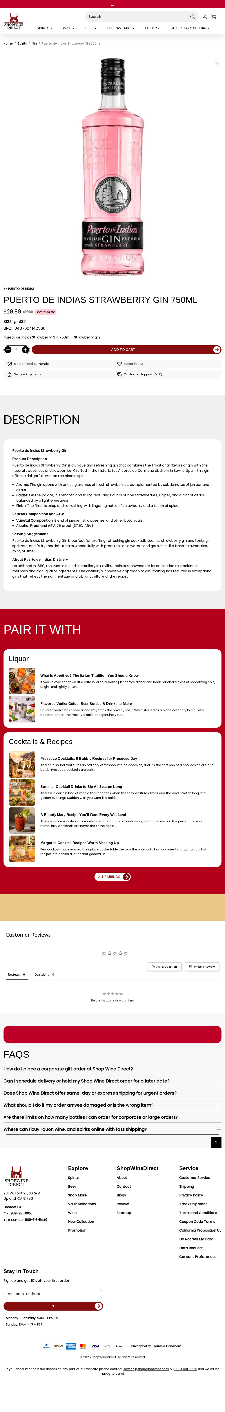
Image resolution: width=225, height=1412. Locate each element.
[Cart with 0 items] (216, 16)
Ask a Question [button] (166, 967)
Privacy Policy (191, 1195)
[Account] (204, 16)
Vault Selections (82, 1204)
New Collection (81, 1221)
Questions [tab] (41, 974)
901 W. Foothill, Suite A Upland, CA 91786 (22, 1196)
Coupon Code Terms (197, 1221)
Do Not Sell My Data (196, 1239)
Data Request (191, 1247)
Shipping (186, 1186)
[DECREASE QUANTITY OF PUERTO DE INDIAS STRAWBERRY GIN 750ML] (7, 349)
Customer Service (194, 1177)
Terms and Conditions (198, 1212)
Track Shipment (193, 1204)
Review (123, 1204)
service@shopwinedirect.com (146, 1369)
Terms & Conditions (167, 1346)
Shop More (77, 1195)
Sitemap (124, 1212)
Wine (72, 1212)
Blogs (121, 1195)
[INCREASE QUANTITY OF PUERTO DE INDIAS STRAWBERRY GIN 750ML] (25, 349)
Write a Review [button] (204, 967)
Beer (72, 1186)
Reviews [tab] (14, 974)
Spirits (73, 1177)
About (122, 1177)
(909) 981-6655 (185, 1369)
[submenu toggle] (55, 28)
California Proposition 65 (200, 1230)
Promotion (77, 1230)
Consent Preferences (197, 1256)
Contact (124, 1186)
